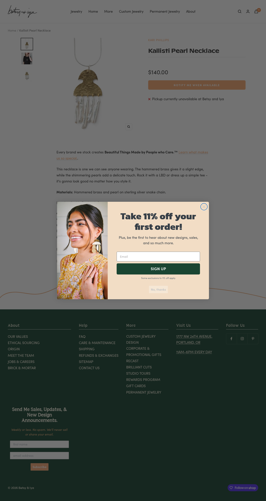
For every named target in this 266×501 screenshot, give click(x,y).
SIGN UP (158, 268)
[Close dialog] (204, 206)
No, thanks (158, 289)
